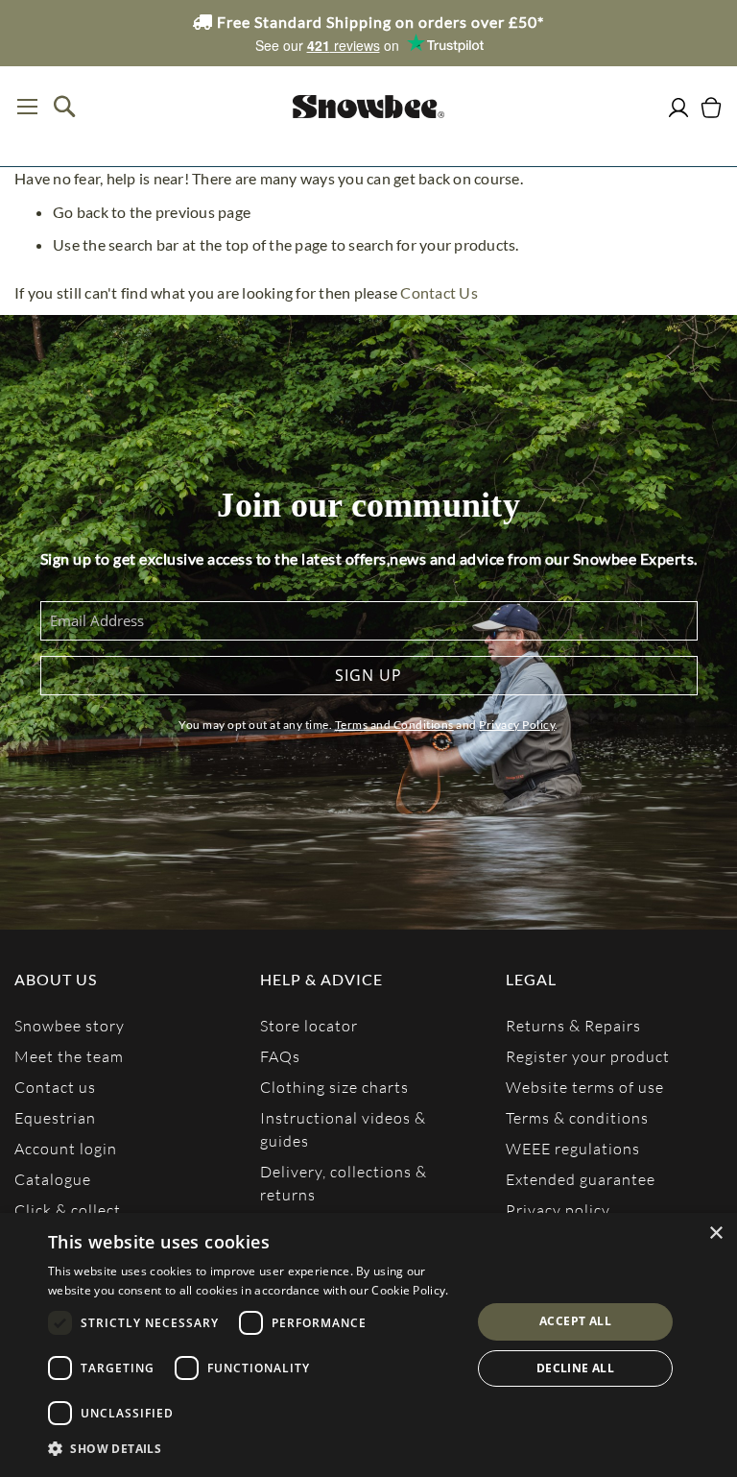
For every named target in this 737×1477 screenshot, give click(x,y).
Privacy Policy (517, 724)
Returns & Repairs (573, 1025)
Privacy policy (558, 1209)
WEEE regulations (573, 1148)
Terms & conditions (577, 1117)
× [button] (715, 1233)
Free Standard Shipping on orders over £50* (378, 21)
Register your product (588, 1056)
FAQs (280, 1056)
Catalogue (52, 1179)
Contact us (55, 1086)
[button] (253, 1449)
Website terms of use (585, 1086)
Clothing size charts (334, 1086)
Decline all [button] (575, 1368)
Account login (65, 1148)
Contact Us (439, 292)
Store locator (309, 1025)
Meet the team (69, 1056)
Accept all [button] (575, 1321)
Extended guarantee (580, 1179)
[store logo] (368, 106)
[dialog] (368, 1345)
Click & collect (67, 1209)
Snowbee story (69, 1025)
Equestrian (55, 1117)
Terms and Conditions (394, 724)
